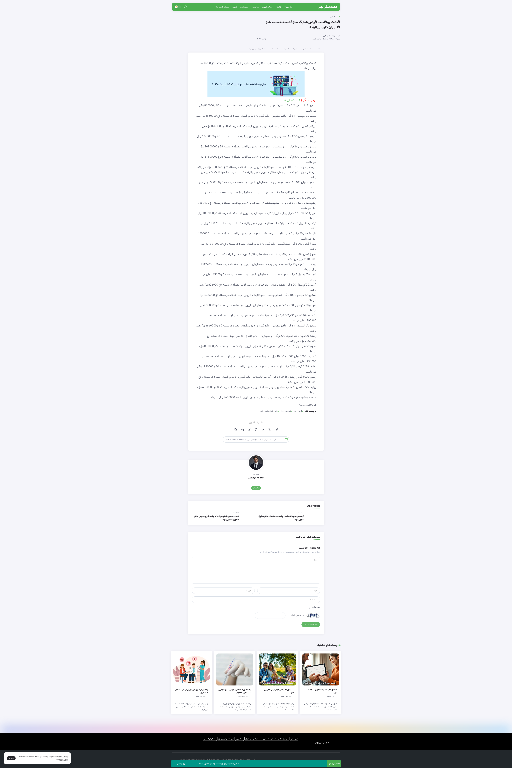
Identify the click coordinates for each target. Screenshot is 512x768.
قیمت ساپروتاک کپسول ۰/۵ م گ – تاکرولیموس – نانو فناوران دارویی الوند (216, 518)
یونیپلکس (215, 763)
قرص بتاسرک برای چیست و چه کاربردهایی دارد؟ (253, 763)
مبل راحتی (294, 738)
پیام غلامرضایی (329, 35)
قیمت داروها (291, 100)
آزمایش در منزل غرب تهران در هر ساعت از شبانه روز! (191, 691)
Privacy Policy (63, 756)
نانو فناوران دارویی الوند (269, 411)
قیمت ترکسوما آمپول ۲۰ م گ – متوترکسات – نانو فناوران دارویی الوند (280, 518)
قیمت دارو (307, 48)
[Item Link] (320, 669)
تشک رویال (239, 738)
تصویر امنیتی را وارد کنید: (296, 615)
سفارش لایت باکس (210, 738)
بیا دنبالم (256, 488)
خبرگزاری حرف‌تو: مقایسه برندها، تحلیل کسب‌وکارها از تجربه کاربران (267, 738)
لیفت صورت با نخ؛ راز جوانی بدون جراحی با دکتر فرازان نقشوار (234, 691)
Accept (11, 758)
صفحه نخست (318, 48)
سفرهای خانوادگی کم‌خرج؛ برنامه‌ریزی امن (279, 691)
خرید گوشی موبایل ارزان (226, 738)
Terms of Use (63, 759)
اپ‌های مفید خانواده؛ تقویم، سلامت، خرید (322, 691)
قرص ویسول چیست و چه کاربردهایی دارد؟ (179, 763)
